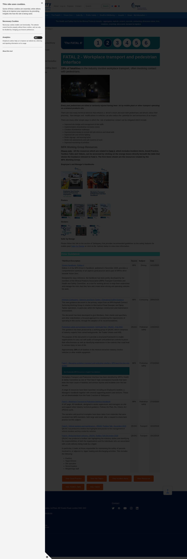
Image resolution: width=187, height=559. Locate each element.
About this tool (8, 51)
